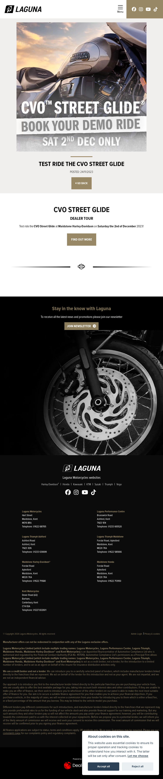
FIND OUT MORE (81, 239)
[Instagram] (77, 492)
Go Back (82, 183)
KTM (88, 484)
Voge (119, 484)
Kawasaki (78, 484)
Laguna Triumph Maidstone (110, 536)
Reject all (137, 766)
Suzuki (98, 484)
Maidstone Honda (105, 562)
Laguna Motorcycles (32, 511)
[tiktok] (155, 9)
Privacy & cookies (152, 633)
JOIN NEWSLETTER (79, 326)
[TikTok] (94, 492)
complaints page (11, 733)
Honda (66, 484)
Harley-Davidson (50, 484)
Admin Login (136, 633)
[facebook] (134, 9)
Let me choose (138, 755)
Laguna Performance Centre (111, 511)
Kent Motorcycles (30, 591)
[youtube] (148, 9)
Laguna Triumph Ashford (34, 536)
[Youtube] (86, 492)
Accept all (103, 766)
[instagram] (141, 9)
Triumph (109, 484)
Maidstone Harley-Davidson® (36, 562)
